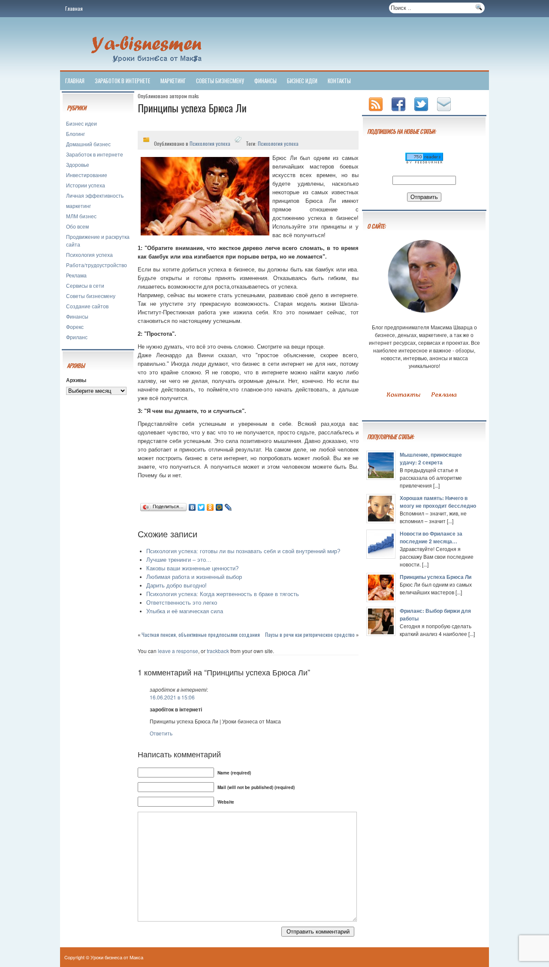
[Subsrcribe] (376, 111)
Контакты (339, 80)
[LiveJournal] (228, 507)
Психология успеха (89, 254)
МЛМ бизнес (81, 216)
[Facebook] (399, 111)
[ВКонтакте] (192, 507)
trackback (218, 650)
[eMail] (444, 111)
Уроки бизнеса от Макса (116, 957)
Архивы (76, 380)
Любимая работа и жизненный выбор (194, 577)
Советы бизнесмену (220, 80)
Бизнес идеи (302, 80)
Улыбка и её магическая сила (184, 611)
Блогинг (75, 133)
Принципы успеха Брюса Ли (435, 577)
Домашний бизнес (88, 144)
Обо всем (77, 226)
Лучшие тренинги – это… (178, 560)
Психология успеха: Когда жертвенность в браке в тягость (222, 594)
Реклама (76, 275)
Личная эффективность (95, 195)
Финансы (265, 80)
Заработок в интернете (122, 80)
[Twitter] (201, 507)
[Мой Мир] (219, 507)
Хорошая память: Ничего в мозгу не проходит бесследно (438, 501)
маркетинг (173, 80)
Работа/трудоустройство (96, 264)
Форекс (75, 326)
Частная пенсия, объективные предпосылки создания (201, 634)
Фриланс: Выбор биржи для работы (435, 614)
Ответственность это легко (181, 602)
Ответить (161, 733)
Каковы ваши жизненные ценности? (192, 568)
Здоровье (77, 164)
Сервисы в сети (85, 285)
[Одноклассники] (210, 507)
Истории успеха (85, 185)
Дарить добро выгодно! (176, 585)
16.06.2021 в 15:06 (172, 697)
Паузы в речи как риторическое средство (310, 634)
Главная (74, 8)
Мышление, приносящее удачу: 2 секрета (431, 458)
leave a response (178, 650)
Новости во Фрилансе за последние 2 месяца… (431, 537)
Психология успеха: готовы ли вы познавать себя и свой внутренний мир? (243, 551)
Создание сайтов (87, 306)
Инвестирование (86, 174)
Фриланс (76, 336)
